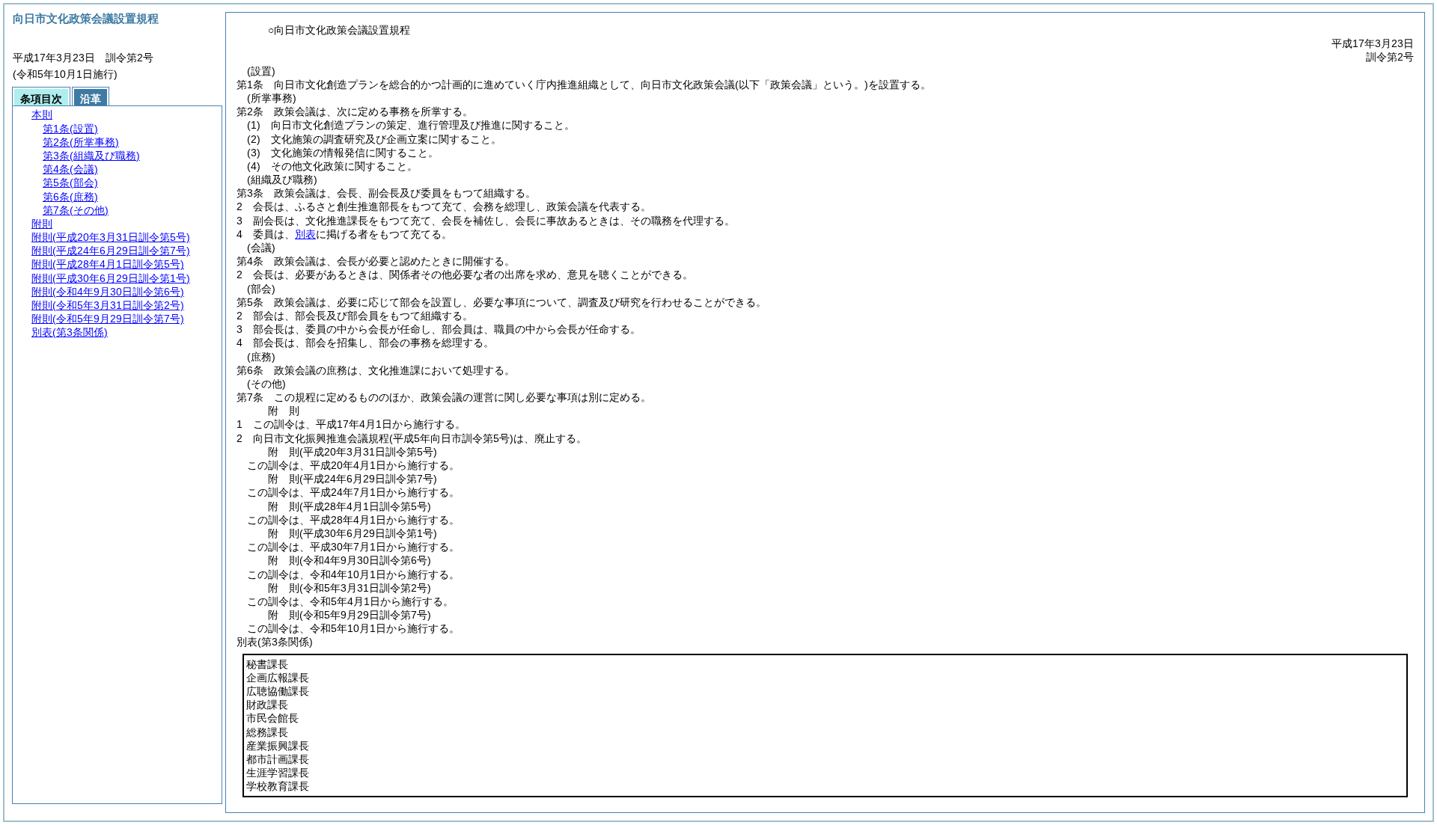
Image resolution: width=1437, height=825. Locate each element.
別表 (305, 234)
